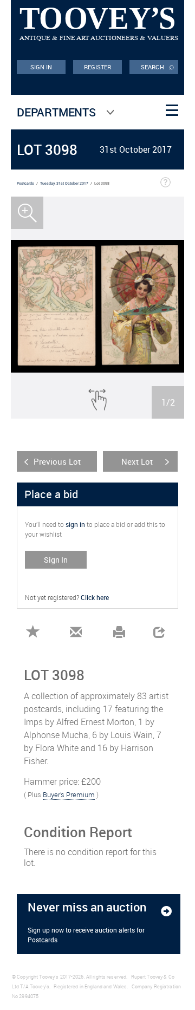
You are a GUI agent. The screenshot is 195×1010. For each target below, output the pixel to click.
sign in (75, 524)
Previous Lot (57, 461)
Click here (95, 597)
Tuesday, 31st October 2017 (64, 183)
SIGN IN (41, 67)
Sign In (56, 560)
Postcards (25, 183)
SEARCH (157, 66)
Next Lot (137, 461)
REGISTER (98, 67)
